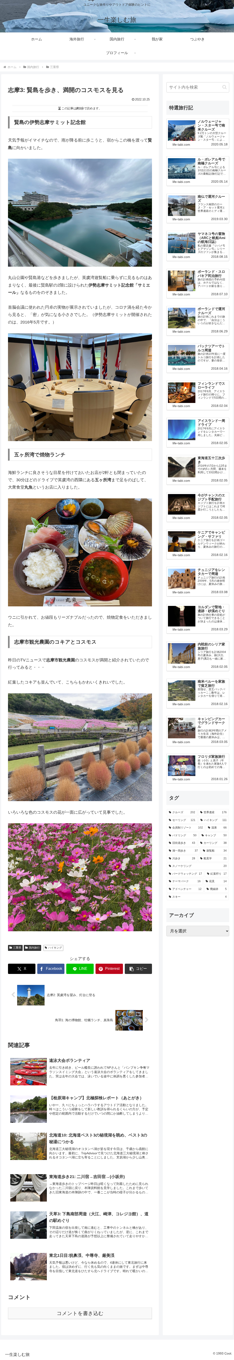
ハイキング (55, 947)
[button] (138, 969)
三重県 (17, 947)
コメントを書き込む (80, 1313)
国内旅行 (34, 947)
